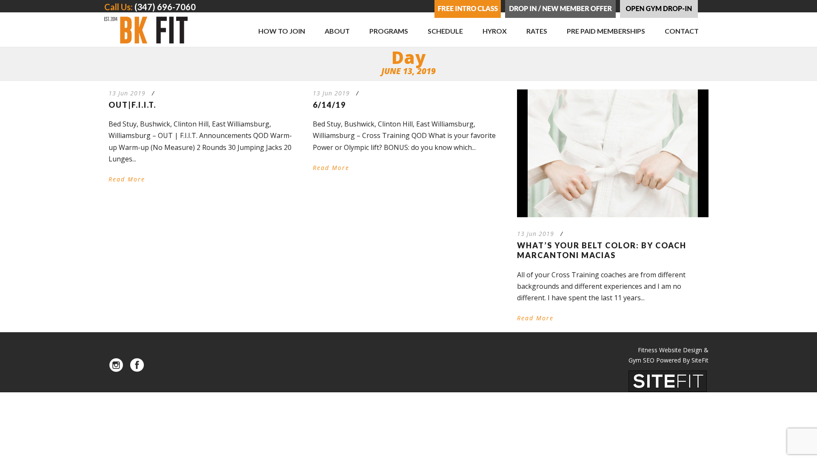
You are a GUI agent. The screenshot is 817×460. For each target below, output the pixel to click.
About (337, 31)
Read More (127, 179)
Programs (388, 31)
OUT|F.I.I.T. (132, 104)
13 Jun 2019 (127, 93)
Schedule (445, 31)
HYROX (495, 31)
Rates (536, 31)
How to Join (281, 31)
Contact (682, 31)
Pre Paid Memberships (606, 31)
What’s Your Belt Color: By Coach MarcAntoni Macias (601, 250)
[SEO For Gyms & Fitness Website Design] (667, 380)
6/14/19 (329, 104)
